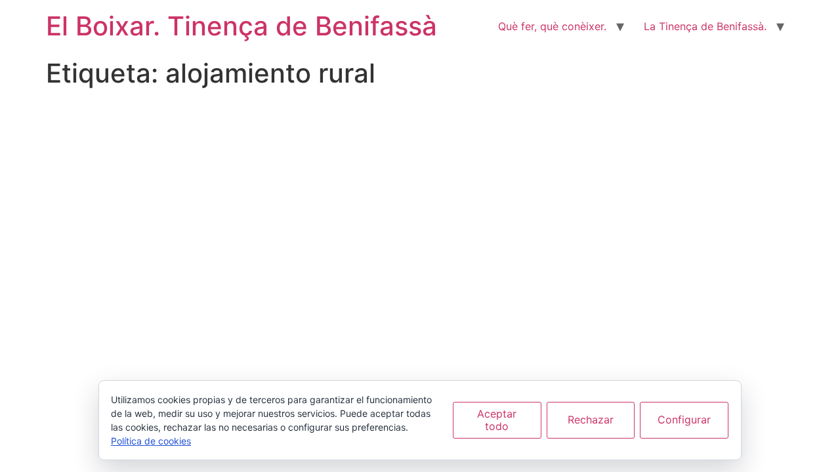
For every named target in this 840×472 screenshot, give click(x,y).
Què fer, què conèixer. (552, 26)
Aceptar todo (496, 420)
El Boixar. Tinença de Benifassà (241, 26)
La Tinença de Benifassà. (705, 26)
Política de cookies (151, 440)
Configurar (684, 419)
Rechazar (591, 419)
